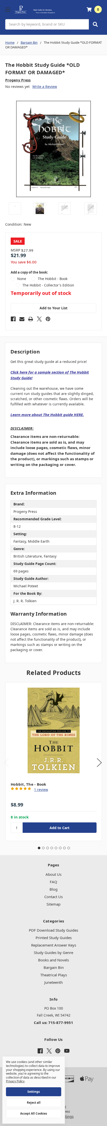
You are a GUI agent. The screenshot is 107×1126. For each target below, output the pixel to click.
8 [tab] (68, 848)
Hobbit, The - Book (28, 784)
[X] (39, 319)
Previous (6, 762)
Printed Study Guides (54, 937)
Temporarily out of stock (41, 293)
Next (99, 762)
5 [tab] (56, 848)
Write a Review (44, 86)
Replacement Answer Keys (53, 945)
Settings (33, 1092)
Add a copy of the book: (29, 272)
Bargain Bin (54, 967)
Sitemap (53, 904)
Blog (53, 889)
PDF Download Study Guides (53, 930)
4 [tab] (52, 848)
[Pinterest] (48, 319)
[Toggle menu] (7, 9)
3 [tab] (47, 848)
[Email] (21, 319)
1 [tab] (39, 848)
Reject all (34, 1102)
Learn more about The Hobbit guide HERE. (47, 414)
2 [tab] (43, 848)
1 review (41, 789)
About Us (53, 874)
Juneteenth (53, 982)
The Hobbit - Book (52, 278)
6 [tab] (60, 848)
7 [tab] (64, 848)
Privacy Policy (15, 1081)
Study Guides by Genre (53, 952)
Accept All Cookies (33, 1113)
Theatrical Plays (53, 974)
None (21, 278)
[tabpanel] (53, 761)
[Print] (30, 319)
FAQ (53, 881)
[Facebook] (13, 319)
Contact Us (53, 896)
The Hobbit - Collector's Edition (48, 285)
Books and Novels (53, 959)
